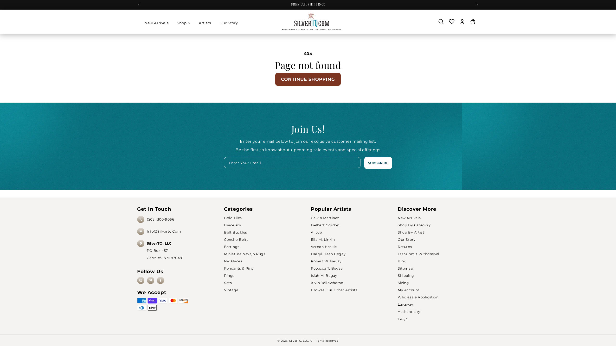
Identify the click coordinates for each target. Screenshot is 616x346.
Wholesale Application (418, 297)
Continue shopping (308, 79)
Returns (405, 247)
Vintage (231, 290)
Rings (229, 275)
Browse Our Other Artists (334, 290)
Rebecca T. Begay (327, 268)
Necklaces (233, 261)
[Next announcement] (477, 4)
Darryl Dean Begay (328, 254)
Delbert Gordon (325, 225)
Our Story (407, 239)
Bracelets (232, 225)
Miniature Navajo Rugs (244, 254)
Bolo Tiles (233, 218)
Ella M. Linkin (323, 239)
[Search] (441, 21)
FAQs (402, 319)
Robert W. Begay (326, 261)
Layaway (405, 304)
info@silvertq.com (164, 231)
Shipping (406, 275)
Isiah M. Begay (324, 275)
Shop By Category (414, 225)
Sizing (403, 283)
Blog (402, 261)
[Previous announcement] (139, 4)
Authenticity (409, 311)
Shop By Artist (411, 232)
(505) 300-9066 (160, 219)
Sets (228, 283)
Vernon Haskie (324, 247)
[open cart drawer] (473, 21)
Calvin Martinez (325, 218)
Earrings (231, 247)
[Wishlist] (451, 21)
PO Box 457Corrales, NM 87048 (164, 250)
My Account (408, 290)
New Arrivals (409, 218)
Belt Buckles (235, 232)
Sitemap (405, 268)
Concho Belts (236, 239)
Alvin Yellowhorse (327, 283)
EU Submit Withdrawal (418, 254)
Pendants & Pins (238, 268)
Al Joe (316, 232)
